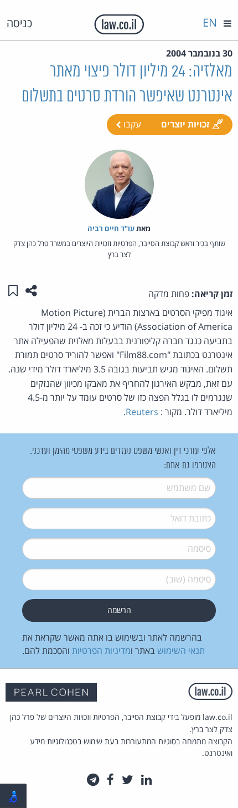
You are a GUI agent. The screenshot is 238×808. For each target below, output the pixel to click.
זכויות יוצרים (185, 124)
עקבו (131, 124)
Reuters (142, 412)
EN (210, 22)
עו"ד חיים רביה (110, 228)
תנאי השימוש (181, 651)
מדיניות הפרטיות (101, 651)
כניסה (19, 23)
